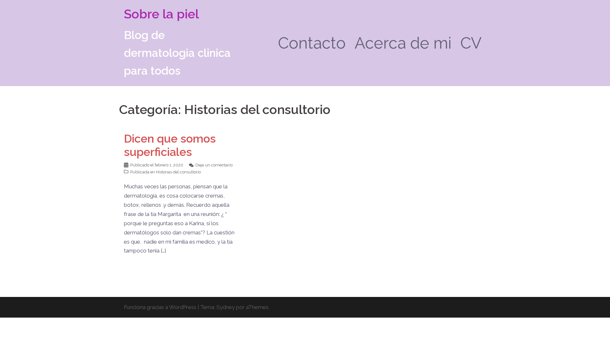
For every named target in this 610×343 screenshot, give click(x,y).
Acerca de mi (403, 43)
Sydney (225, 307)
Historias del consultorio (178, 172)
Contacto (312, 43)
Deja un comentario (214, 165)
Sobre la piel (161, 13)
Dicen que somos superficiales (170, 145)
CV (471, 43)
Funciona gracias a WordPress (160, 307)
